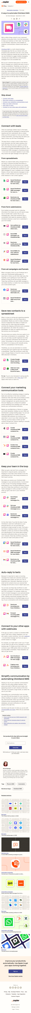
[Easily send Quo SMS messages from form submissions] (15, 883)
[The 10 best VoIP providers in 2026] (15, 806)
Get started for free (21, 2)
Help (9, 991)
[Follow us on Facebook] (10, 988)
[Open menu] (28, 2)
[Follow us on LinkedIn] (13, 988)
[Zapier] (5, 2)
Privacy (17, 1009)
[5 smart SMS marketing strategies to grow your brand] (15, 844)
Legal (13, 1009)
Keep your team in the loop (10, 103)
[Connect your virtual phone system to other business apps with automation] (15, 864)
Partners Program (15, 996)
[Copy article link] (19, 18)
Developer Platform (15, 991)
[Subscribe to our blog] (21, 988)
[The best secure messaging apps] (15, 941)
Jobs (26, 991)
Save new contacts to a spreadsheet (13, 100)
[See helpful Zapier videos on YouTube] (18, 988)
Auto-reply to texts (8, 105)
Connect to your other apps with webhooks (15, 107)
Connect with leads (8, 98)
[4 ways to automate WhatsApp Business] (15, 922)
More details (5, 178)
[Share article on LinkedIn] (14, 18)
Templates (13, 994)
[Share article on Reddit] (17, 18)
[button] (15, 747)
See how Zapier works (15, 976)
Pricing (5, 991)
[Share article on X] (11, 18)
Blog (5, 6)
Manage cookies (15, 1007)
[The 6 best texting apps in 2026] (15, 825)
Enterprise (8, 994)
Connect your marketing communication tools (15, 102)
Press (22, 991)
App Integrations (21, 994)
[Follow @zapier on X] (15, 988)
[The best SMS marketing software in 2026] (15, 902)
